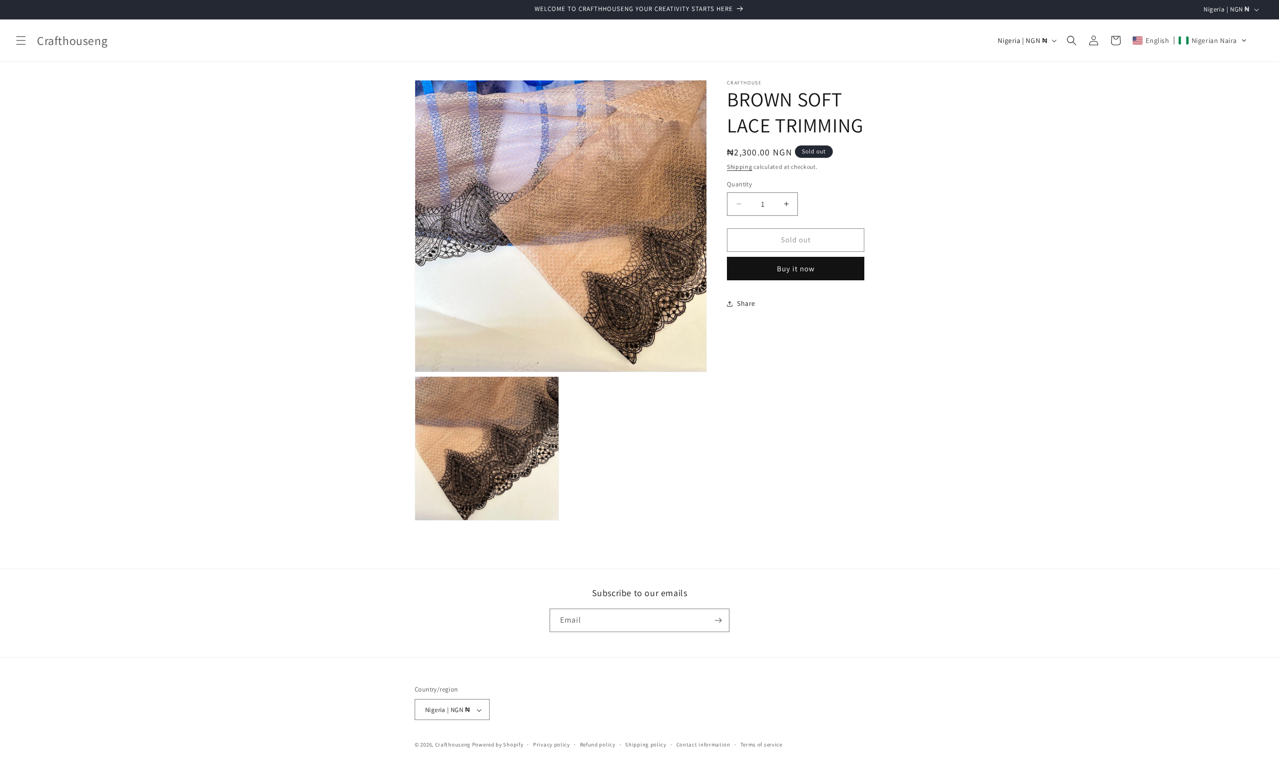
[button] (21, 40)
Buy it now (796, 268)
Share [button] (746, 303)
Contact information (703, 744)
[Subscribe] (718, 620)
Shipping (739, 166)
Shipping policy (645, 744)
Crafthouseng (453, 745)
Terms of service (761, 744)
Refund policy (598, 744)
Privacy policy (551, 744)
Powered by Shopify (498, 745)
